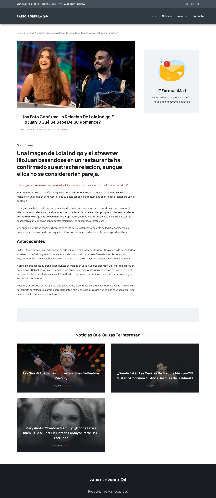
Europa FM (65, 129)
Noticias (66, 385)
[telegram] (198, 4)
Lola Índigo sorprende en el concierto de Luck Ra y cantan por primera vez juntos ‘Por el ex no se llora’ (72, 185)
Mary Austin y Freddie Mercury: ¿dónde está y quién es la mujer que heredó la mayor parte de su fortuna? (60, 433)
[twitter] (187, 4)
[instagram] (192, 4)
